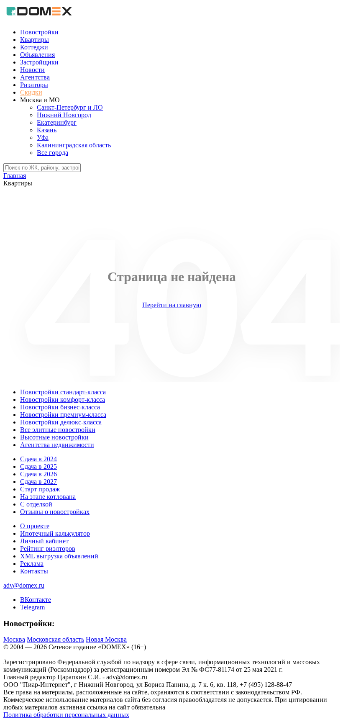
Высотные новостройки (54, 437)
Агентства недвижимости (57, 444)
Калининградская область (74, 145)
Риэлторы (34, 84)
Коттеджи (34, 47)
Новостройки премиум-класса (63, 414)
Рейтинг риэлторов (47, 548)
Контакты (34, 571)
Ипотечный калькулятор (55, 533)
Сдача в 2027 (38, 481)
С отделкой (36, 504)
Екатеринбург (57, 122)
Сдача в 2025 (38, 466)
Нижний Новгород (64, 114)
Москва (14, 639)
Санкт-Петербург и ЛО (70, 107)
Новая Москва (106, 639)
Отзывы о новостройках (55, 511)
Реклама (32, 563)
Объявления (37, 54)
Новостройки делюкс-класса (61, 422)
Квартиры (34, 39)
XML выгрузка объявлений (59, 556)
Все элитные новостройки (57, 429)
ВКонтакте (35, 599)
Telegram (32, 607)
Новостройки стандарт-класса (63, 392)
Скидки (31, 92)
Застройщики (39, 62)
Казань (46, 130)
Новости (32, 69)
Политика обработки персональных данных (66, 714)
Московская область (55, 639)
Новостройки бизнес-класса (60, 407)
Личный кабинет (44, 541)
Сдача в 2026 (38, 474)
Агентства (35, 77)
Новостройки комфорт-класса (62, 399)
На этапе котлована (48, 496)
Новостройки (39, 32)
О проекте (34, 525)
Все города (52, 152)
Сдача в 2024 (38, 458)
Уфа (43, 137)
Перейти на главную (171, 304)
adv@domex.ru (23, 585)
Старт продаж (40, 489)
